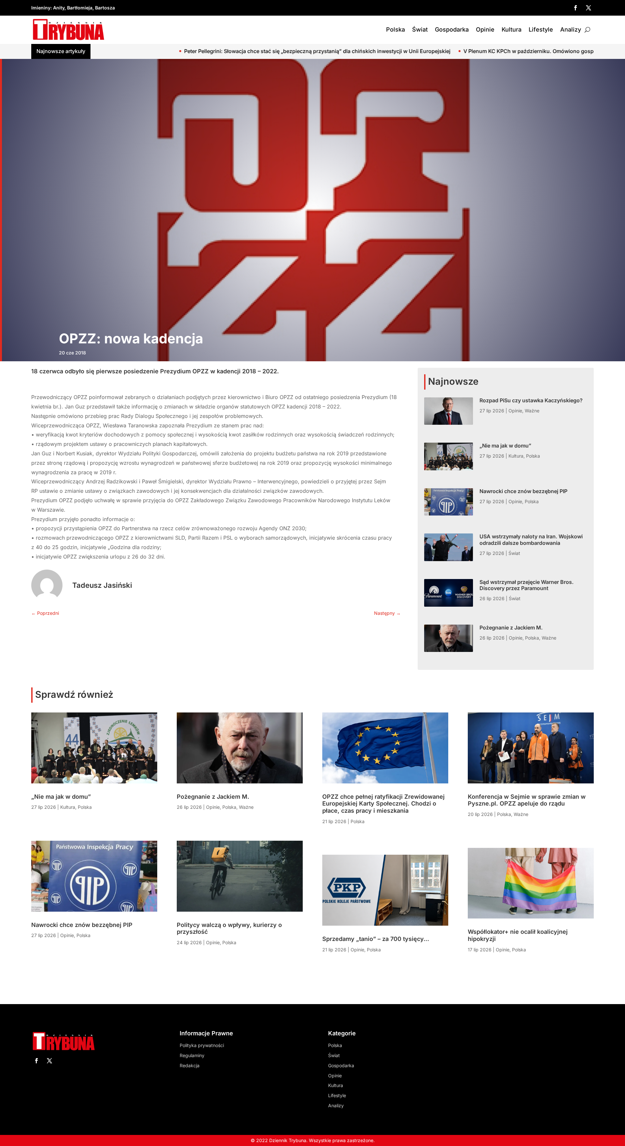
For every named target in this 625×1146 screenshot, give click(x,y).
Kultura (511, 29)
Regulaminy (192, 1055)
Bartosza (105, 7)
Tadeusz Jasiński (102, 585)
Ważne (532, 410)
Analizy (570, 29)
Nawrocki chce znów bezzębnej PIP (523, 491)
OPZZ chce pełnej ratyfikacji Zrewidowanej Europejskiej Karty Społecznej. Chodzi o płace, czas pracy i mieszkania (383, 803)
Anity (58, 7)
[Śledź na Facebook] (575, 8)
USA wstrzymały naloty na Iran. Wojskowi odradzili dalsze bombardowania (531, 539)
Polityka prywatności (202, 1045)
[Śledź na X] (588, 8)
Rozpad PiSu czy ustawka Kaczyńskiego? (531, 400)
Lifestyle (541, 29)
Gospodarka (452, 29)
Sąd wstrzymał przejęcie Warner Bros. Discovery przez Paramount (526, 585)
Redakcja (190, 1065)
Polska (395, 29)
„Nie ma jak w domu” (505, 445)
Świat (420, 29)
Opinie (485, 29)
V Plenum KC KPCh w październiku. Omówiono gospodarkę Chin (415, 51)
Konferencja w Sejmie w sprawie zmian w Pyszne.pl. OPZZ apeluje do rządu (527, 800)
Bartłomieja (79, 7)
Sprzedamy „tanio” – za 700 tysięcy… (375, 938)
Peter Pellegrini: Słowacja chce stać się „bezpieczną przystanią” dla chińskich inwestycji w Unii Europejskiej (189, 51)
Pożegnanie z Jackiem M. (511, 627)
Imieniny (40, 7)
